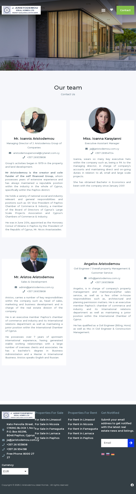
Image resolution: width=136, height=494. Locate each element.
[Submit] (131, 443)
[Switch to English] (102, 454)
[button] (103, 10)
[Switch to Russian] (107, 454)
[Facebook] (132, 485)
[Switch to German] (112, 454)
